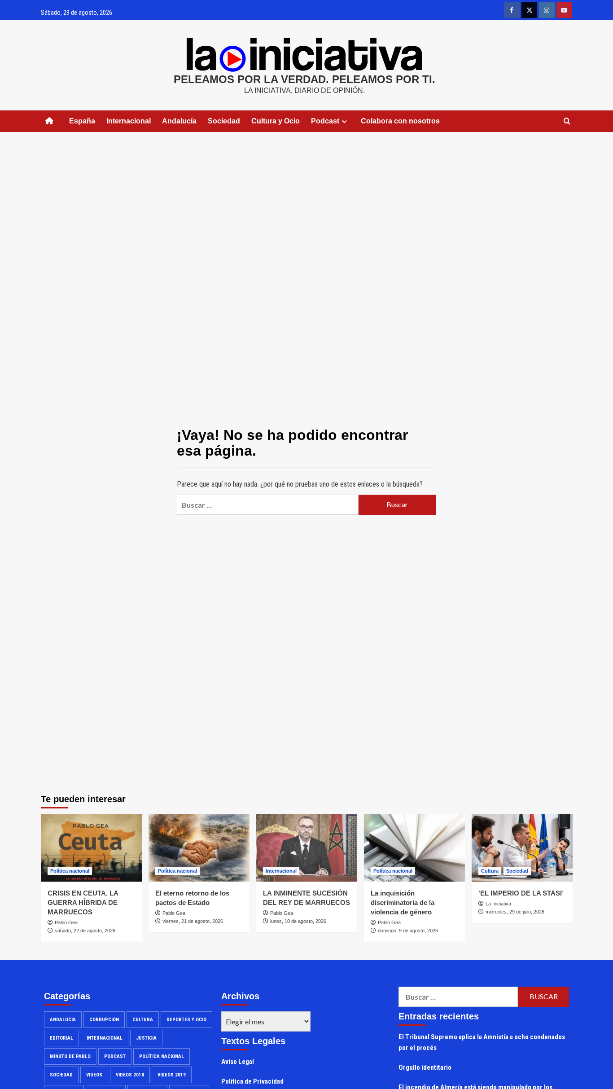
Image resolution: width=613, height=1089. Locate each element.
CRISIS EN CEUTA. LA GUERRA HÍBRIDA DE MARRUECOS (83, 902)
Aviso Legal (237, 1062)
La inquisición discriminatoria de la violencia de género (402, 902)
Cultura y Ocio (275, 121)
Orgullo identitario (424, 1067)
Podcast (115, 1056)
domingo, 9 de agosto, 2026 (408, 930)
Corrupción (104, 1020)
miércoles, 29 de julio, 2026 (515, 911)
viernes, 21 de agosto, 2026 (192, 921)
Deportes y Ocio (186, 1020)
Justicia (146, 1038)
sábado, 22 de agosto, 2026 (85, 930)
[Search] (567, 121)
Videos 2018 (130, 1075)
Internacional (128, 121)
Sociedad (224, 121)
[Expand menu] (344, 121)
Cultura (490, 871)
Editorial (61, 1038)
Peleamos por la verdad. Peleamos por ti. (304, 79)
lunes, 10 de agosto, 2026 (298, 921)
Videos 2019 (172, 1075)
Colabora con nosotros (400, 121)
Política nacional (69, 871)
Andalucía (179, 121)
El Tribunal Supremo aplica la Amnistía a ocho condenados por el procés (481, 1042)
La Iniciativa (498, 903)
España (82, 121)
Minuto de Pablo (70, 1056)
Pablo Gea (66, 922)
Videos (94, 1075)
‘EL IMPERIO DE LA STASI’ (521, 893)
